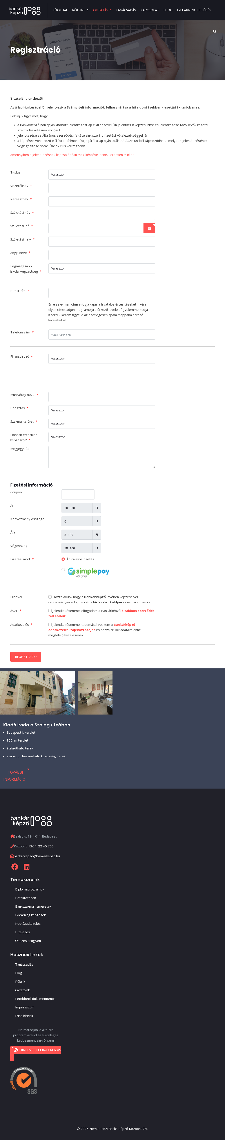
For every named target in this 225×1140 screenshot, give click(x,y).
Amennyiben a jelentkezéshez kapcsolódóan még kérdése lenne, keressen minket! (72, 154)
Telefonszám (22, 332)
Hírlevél (16, 597)
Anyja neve (20, 252)
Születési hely (22, 239)
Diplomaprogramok (29, 889)
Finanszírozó (21, 356)
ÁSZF (15, 610)
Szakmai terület (23, 421)
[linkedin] (26, 866)
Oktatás (100, 10)
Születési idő (21, 226)
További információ (14, 776)
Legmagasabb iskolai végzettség (26, 268)
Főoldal (60, 10)
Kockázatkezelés (28, 923)
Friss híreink (24, 1015)
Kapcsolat (149, 10)
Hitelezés (22, 932)
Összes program (28, 940)
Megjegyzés (19, 448)
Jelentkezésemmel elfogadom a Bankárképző (102, 613)
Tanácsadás (126, 10)
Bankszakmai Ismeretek (33, 906)
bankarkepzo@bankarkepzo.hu (37, 856)
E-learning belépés (194, 10)
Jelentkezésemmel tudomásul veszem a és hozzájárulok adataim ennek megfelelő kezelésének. (95, 629)
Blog (167, 10)
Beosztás (19, 408)
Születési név (22, 212)
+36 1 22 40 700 (41, 846)
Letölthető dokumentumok (35, 998)
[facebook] (14, 866)
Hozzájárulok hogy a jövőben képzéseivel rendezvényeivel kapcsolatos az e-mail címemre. (99, 599)
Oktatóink (22, 990)
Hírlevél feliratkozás (39, 1050)
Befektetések (25, 898)
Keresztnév (21, 199)
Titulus (15, 172)
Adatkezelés (21, 624)
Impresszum (24, 1007)
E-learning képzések (30, 915)
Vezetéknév (21, 185)
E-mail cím (19, 290)
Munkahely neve (24, 394)
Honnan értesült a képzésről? (24, 437)
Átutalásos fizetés (80, 559)
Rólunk (79, 10)
